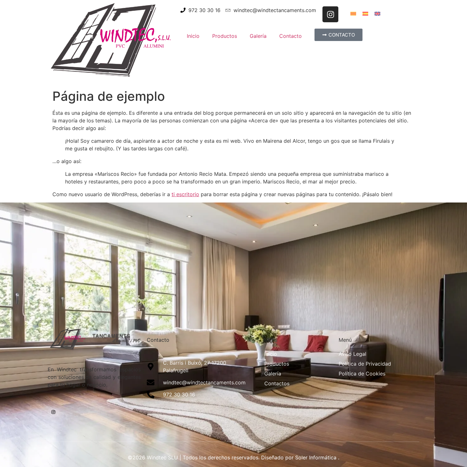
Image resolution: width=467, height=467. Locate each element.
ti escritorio (185, 194)
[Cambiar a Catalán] (353, 13)
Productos (224, 36)
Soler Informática (315, 457)
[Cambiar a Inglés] (377, 13)
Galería (258, 36)
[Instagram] (330, 14)
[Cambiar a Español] (365, 13)
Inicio (193, 36)
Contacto (290, 36)
